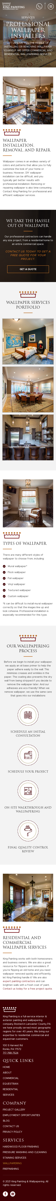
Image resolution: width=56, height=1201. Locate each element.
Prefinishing (11, 1168)
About (7, 1072)
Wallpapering (12, 1163)
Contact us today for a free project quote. (27, 988)
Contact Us (11, 1126)
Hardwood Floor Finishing (21, 1146)
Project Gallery (14, 1109)
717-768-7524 (39, 6)
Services (8, 1094)
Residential (10, 1089)
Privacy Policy (12, 1131)
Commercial (11, 1078)
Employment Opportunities (21, 1115)
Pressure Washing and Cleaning (25, 1152)
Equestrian (10, 1083)
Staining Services (14, 1157)
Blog (6, 1120)
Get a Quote (28, 269)
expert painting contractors (19, 981)
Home (6, 1067)
